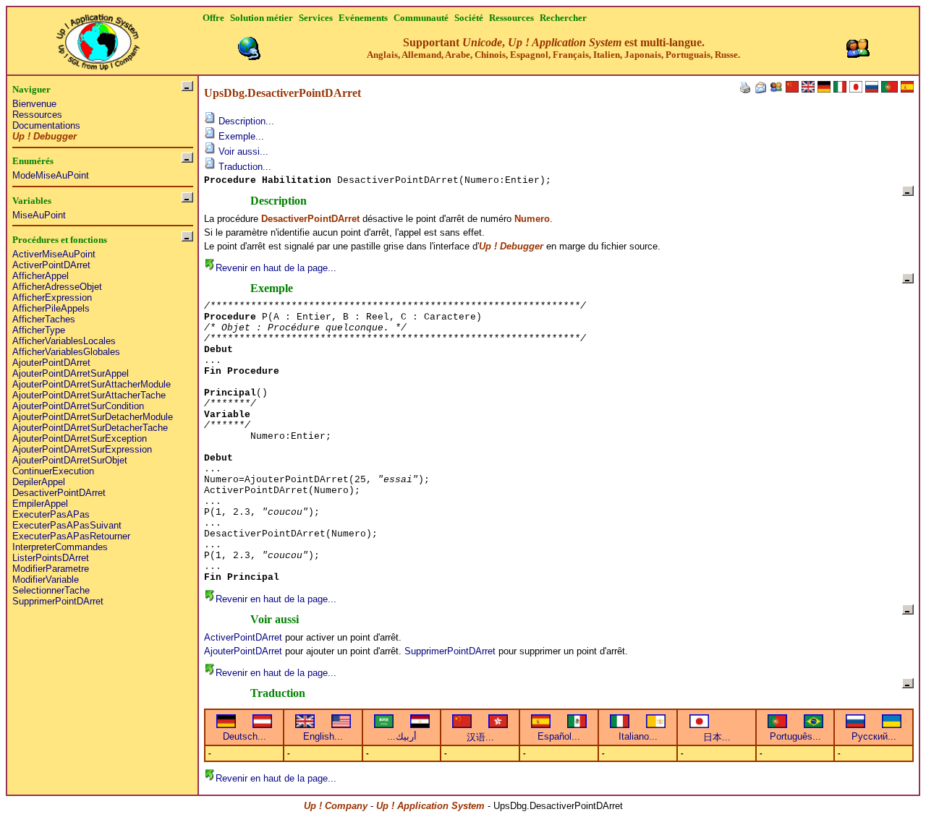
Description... (245, 121)
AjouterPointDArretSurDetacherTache (90, 427)
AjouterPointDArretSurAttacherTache (89, 395)
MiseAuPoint (39, 215)
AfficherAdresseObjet (57, 286)
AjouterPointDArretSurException (79, 438)
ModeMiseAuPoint (50, 175)
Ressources (37, 114)
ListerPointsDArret (50, 557)
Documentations (46, 125)
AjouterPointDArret (51, 362)
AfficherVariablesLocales (64, 340)
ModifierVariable (45, 579)
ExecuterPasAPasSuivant (67, 525)
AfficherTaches (43, 319)
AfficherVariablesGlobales (66, 351)
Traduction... (243, 166)
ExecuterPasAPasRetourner (71, 536)
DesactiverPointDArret (59, 492)
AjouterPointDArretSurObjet (69, 460)
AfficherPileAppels (51, 308)
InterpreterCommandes (60, 547)
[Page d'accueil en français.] (98, 38)
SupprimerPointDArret (57, 601)
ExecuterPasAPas (51, 514)
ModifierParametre (50, 568)
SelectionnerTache (51, 590)
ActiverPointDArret (51, 265)
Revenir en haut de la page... (276, 267)
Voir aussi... (242, 151)
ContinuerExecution (53, 471)
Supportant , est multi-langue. (553, 48)
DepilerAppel (38, 481)
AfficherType (38, 330)
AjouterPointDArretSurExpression (82, 449)
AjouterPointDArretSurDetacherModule (92, 416)
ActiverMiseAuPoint (53, 254)
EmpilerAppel (40, 503)
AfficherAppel (40, 275)
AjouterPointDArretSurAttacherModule (91, 384)
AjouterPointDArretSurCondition (78, 406)
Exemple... (240, 136)
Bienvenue (34, 103)
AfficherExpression (52, 297)
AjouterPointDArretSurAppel (70, 373)
